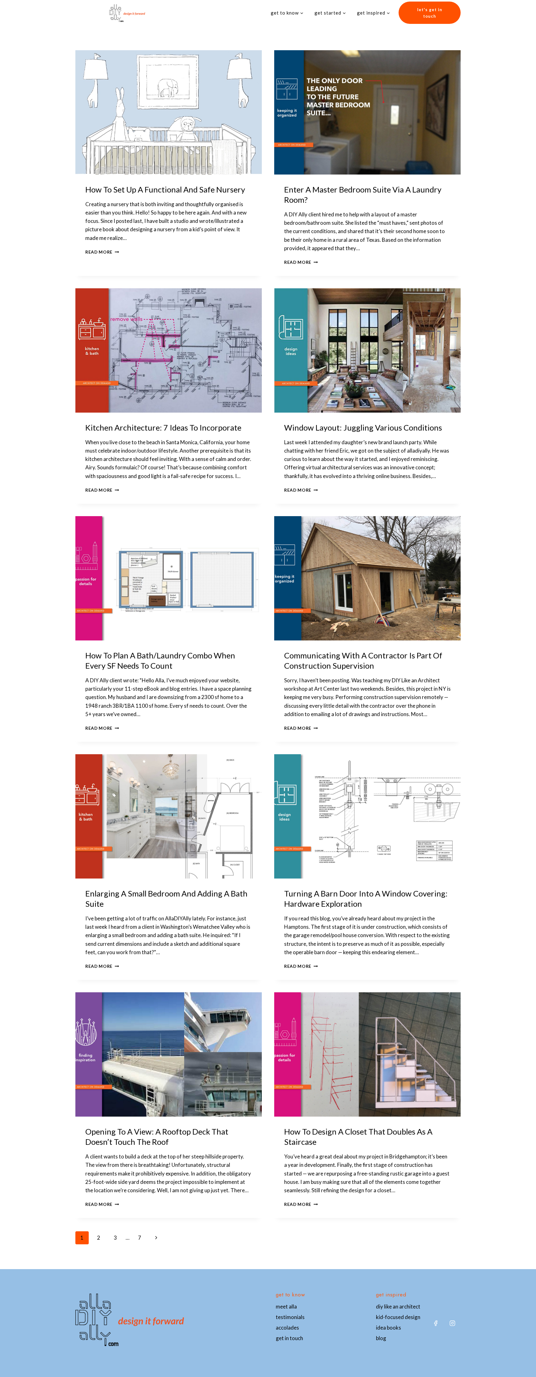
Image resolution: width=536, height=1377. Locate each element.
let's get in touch (429, 13)
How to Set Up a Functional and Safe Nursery (165, 189)
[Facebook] (435, 1323)
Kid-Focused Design (398, 1317)
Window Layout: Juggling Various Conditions (363, 427)
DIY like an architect (398, 1306)
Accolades (287, 1327)
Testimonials (290, 1317)
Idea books (388, 1327)
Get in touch (289, 1338)
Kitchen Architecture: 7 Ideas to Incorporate (163, 427)
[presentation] (168, 112)
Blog (381, 1338)
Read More (102, 252)
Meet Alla (286, 1306)
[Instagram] (452, 1323)
